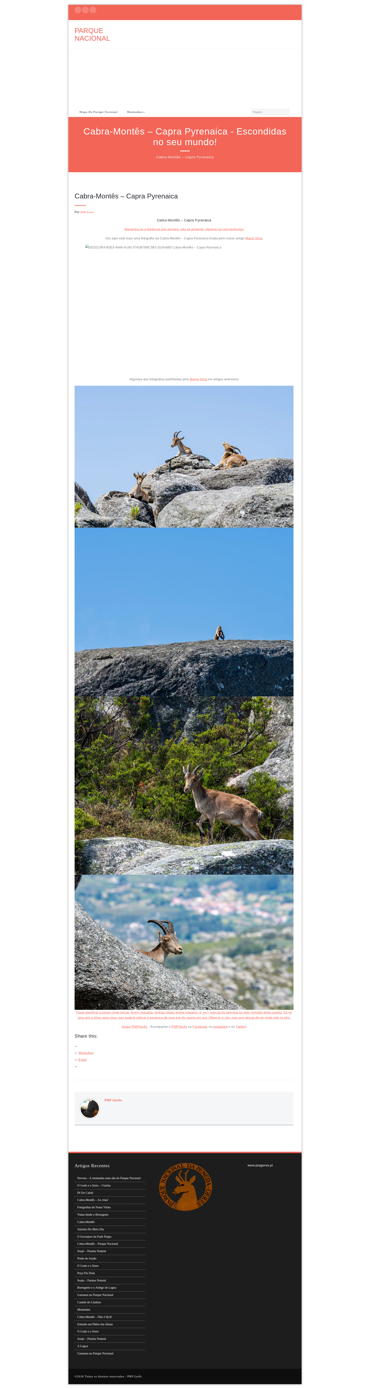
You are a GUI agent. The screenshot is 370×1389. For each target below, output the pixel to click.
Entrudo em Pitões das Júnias (95, 1324)
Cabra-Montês (86, 1222)
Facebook (200, 1026)
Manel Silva (254, 238)
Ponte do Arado (86, 1258)
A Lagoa (82, 1346)
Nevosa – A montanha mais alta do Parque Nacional (108, 1178)
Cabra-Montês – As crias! (92, 1200)
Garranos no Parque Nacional (95, 1295)
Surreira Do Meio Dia (90, 1229)
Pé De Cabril (85, 1192)
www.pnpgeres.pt (260, 1165)
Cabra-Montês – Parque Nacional (97, 1243)
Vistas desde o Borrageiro (92, 1214)
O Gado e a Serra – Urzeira (94, 1185)
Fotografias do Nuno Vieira (94, 1207)
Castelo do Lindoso (89, 1302)
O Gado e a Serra (87, 1265)
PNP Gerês (87, 212)
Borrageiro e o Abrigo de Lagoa (96, 1287)
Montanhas (135, 112)
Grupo (126, 1026)
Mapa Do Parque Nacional (98, 112)
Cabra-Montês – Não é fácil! (94, 1317)
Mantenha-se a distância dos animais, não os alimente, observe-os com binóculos (184, 229)
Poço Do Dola (86, 1273)
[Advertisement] (185, 78)
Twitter (241, 1026)
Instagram (220, 1026)
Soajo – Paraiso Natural (91, 1251)
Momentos (83, 1309)
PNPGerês (139, 1026)
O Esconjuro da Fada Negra (94, 1236)
